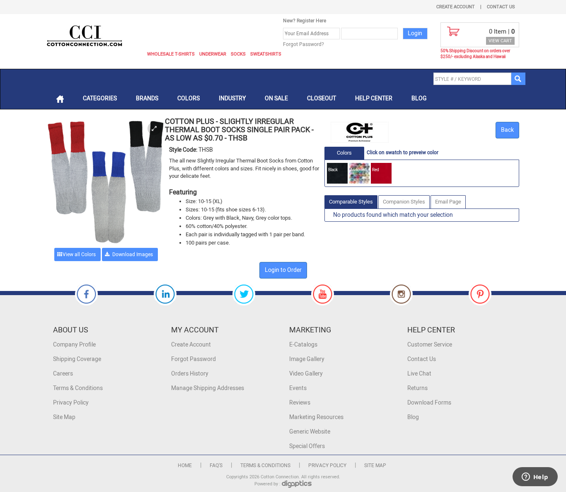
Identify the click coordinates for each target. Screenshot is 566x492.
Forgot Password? (303, 44)
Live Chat (419, 373)
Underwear (212, 54)
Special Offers (307, 446)
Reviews (299, 402)
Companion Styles (404, 202)
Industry (232, 98)
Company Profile (74, 344)
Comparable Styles (351, 202)
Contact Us (501, 7)
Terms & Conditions (78, 388)
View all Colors (79, 254)
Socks (238, 54)
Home (185, 465)
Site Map (64, 417)
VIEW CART (500, 41)
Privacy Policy (71, 402)
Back (507, 129)
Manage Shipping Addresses (207, 388)
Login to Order (283, 270)
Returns (417, 388)
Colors (188, 98)
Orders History (189, 373)
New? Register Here (304, 21)
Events (298, 388)
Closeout (321, 98)
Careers (63, 373)
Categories (100, 98)
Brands (147, 98)
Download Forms (429, 402)
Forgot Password (193, 359)
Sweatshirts (265, 54)
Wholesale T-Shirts (171, 54)
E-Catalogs (303, 344)
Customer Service (429, 344)
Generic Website (309, 431)
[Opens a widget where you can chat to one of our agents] (535, 477)
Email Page (448, 202)
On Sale (276, 98)
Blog (419, 98)
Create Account (455, 7)
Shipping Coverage (77, 359)
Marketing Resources (316, 417)
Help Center (373, 98)
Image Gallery (306, 359)
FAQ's (216, 465)
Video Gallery (306, 373)
